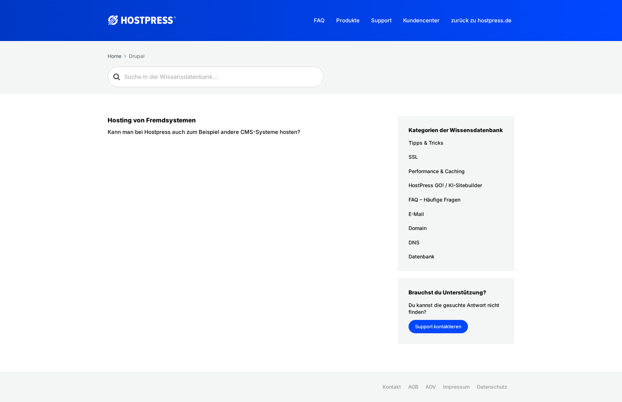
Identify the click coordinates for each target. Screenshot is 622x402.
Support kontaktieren (438, 326)
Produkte (348, 20)
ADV (430, 387)
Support (381, 20)
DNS (414, 242)
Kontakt (392, 387)
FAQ (319, 20)
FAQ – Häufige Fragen (434, 200)
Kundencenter (421, 20)
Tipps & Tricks (426, 143)
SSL (413, 157)
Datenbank (421, 256)
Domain (418, 228)
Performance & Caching (437, 171)
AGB (413, 387)
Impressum (456, 387)
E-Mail (416, 214)
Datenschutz (492, 387)
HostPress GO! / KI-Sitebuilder (445, 185)
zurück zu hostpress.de (481, 20)
